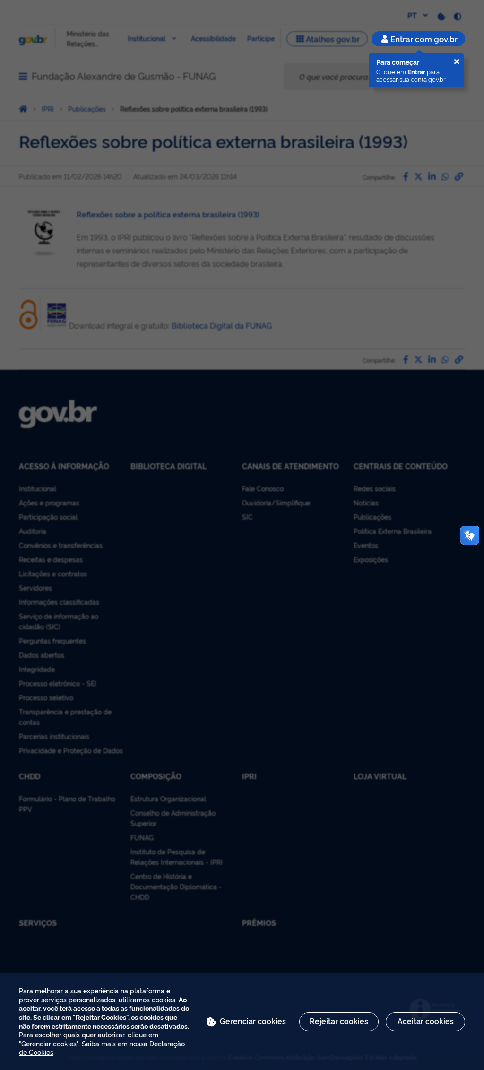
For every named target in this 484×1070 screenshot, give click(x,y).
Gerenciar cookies (253, 1021)
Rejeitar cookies (339, 1021)
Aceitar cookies (426, 1021)
